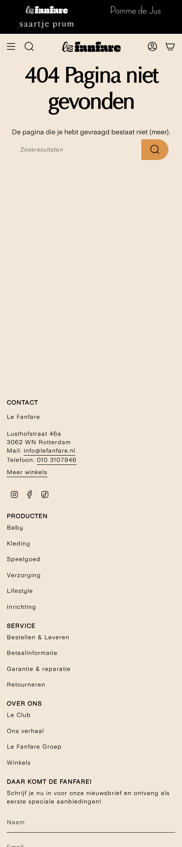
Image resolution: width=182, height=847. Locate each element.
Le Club (19, 714)
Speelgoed (24, 559)
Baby (15, 527)
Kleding (18, 543)
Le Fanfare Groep (34, 746)
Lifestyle (20, 590)
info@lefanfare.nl (49, 450)
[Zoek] (154, 149)
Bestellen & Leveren (38, 637)
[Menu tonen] (11, 46)
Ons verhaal (25, 731)
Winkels (19, 762)
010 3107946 (57, 459)
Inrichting (21, 606)
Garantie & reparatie (39, 668)
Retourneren (26, 684)
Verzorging (24, 575)
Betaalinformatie (32, 652)
